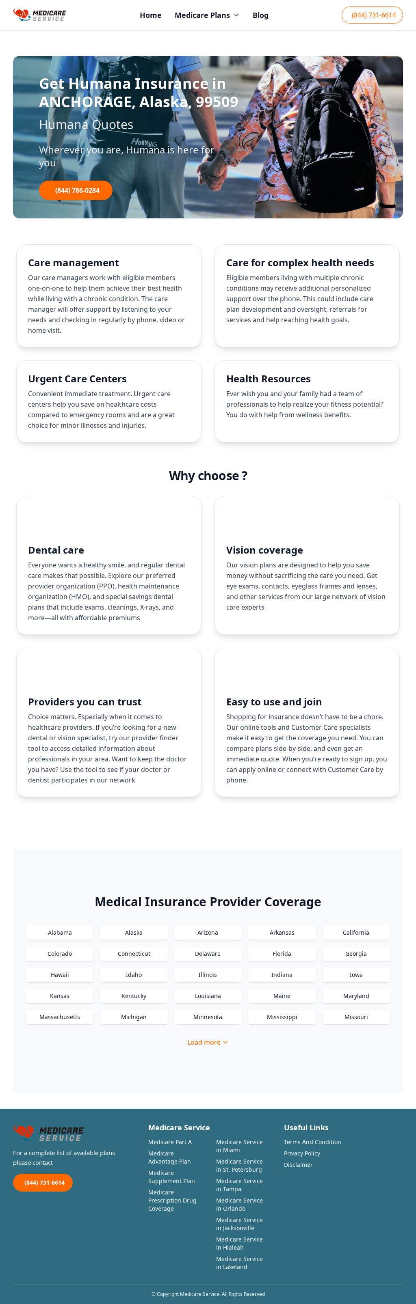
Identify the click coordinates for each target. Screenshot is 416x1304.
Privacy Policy (302, 1153)
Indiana (281, 975)
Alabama (60, 932)
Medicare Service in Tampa (239, 1185)
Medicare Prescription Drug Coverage (172, 1200)
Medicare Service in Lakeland (239, 1263)
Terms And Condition (312, 1142)
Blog (261, 15)
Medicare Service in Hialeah (239, 1243)
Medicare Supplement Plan (171, 1177)
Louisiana (208, 996)
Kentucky (133, 996)
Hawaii (60, 975)
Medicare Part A (170, 1142)
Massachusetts (59, 1017)
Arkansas (282, 932)
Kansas (59, 996)
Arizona (207, 932)
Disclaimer (298, 1164)
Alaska (134, 932)
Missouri (356, 1017)
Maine (281, 996)
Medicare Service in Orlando (239, 1204)
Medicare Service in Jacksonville (239, 1224)
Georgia (356, 953)
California (356, 932)
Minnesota (207, 1017)
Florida (282, 953)
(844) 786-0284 (77, 190)
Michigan (134, 1017)
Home (151, 15)
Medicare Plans (202, 15)
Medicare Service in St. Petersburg (239, 1165)
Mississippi (282, 1017)
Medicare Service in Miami (239, 1146)
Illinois (208, 975)
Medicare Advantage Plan (169, 1157)
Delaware (208, 953)
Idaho (134, 975)
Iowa (356, 975)
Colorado (60, 953)
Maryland (356, 996)
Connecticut (134, 953)
